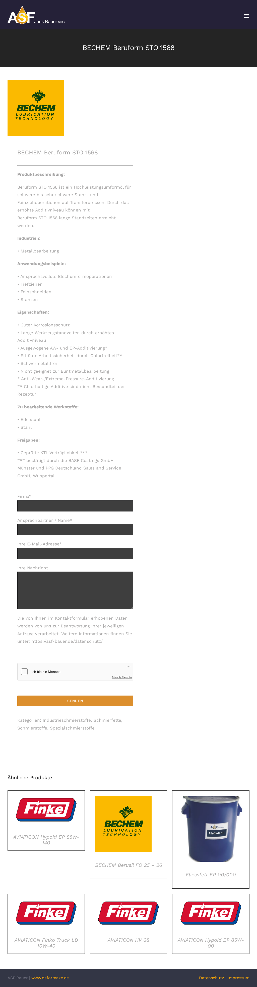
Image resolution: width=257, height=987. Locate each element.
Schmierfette (107, 720)
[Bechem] (66, 108)
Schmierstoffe (32, 728)
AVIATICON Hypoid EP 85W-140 (46, 840)
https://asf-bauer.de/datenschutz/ (67, 641)
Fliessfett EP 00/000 (211, 875)
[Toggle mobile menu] (246, 16)
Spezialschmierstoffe (72, 728)
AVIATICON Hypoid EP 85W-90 (211, 943)
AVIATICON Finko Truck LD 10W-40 (46, 943)
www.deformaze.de (50, 977)
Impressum (238, 977)
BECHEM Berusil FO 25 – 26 (128, 865)
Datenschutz (211, 977)
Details (46, 811)
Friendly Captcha (122, 677)
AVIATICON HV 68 (128, 940)
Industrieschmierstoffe (67, 720)
